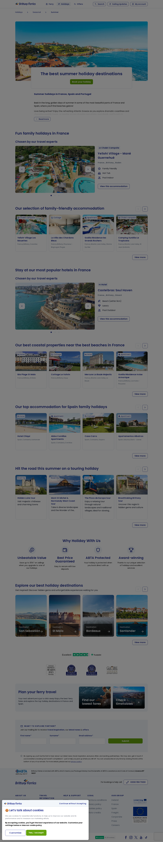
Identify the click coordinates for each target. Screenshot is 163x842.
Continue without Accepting (72, 804)
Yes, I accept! (36, 832)
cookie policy (36, 825)
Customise (15, 832)
